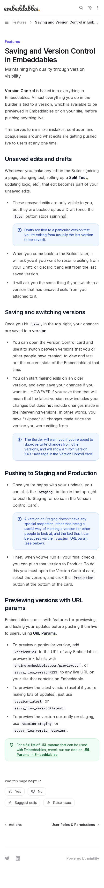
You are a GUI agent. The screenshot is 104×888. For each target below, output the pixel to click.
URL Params (44, 633)
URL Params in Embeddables (53, 752)
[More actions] (97, 7)
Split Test (78, 177)
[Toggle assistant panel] (90, 8)
